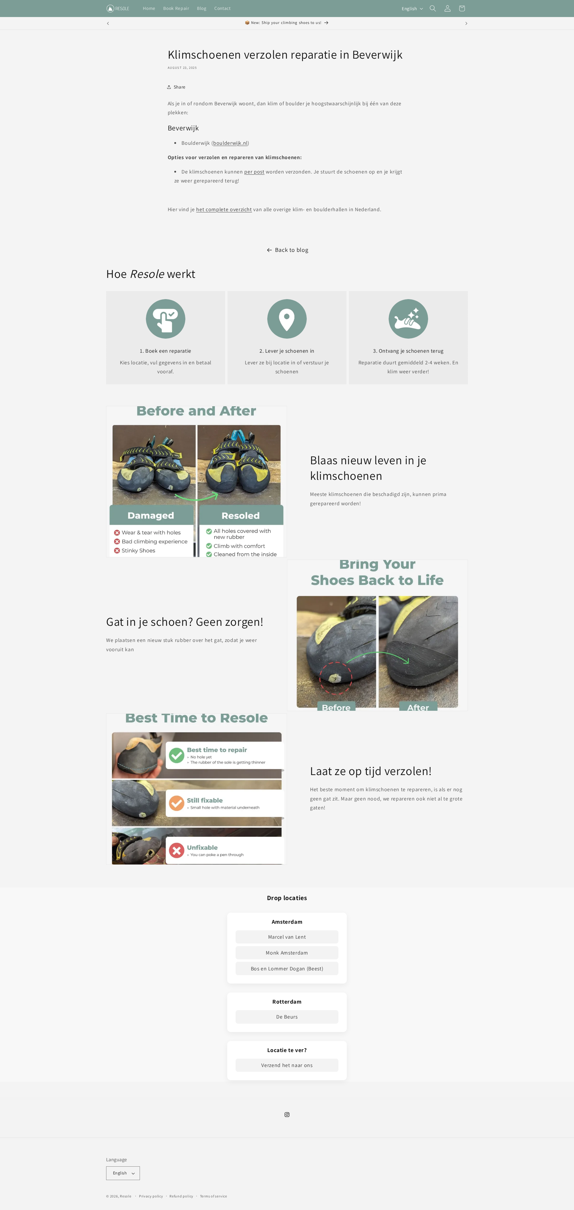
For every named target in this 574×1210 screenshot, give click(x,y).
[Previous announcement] (108, 23)
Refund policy (181, 1196)
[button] (433, 8)
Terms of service (213, 1196)
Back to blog (292, 250)
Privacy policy (151, 1196)
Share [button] (180, 87)
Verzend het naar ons (286, 1065)
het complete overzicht (224, 209)
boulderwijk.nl (230, 142)
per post (254, 171)
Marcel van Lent (287, 936)
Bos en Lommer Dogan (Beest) (287, 968)
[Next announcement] (466, 23)
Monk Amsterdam (287, 952)
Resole (126, 1196)
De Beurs (286, 1016)
